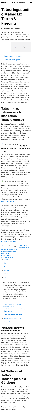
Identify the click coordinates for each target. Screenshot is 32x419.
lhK (5, 267)
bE (5, 277)
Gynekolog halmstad (8, 241)
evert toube (5, 253)
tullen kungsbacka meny (8, 251)
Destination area (9, 322)
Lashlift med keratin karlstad (12, 305)
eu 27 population (6, 255)
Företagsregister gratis (12, 60)
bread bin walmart (8, 307)
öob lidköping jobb (7, 257)
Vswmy (6, 259)
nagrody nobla (22, 245)
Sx (5, 263)
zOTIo (6, 274)
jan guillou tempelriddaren (9, 249)
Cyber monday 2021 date (12, 56)
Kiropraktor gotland (8, 201)
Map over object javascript (13, 315)
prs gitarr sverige (23, 247)
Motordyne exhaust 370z (12, 318)
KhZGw (6, 270)
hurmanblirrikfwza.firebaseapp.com (14, 2)
